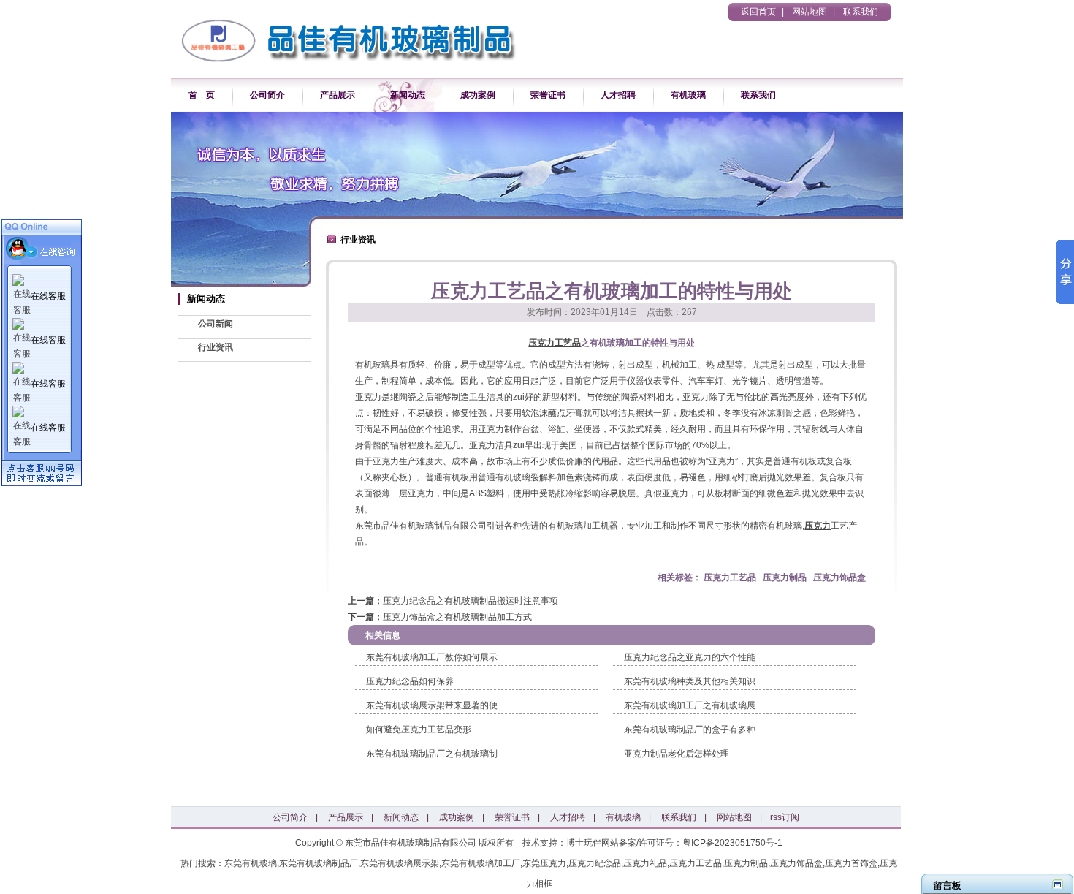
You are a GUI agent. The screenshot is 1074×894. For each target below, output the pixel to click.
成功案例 (477, 95)
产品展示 (337, 95)
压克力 (817, 525)
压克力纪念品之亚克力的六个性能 (689, 657)
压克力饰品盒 (839, 577)
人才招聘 (618, 95)
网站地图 (809, 12)
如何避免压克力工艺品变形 (418, 729)
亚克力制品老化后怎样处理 (676, 754)
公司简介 (267, 95)
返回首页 (758, 12)
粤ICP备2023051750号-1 (732, 843)
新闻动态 (407, 95)
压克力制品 (785, 577)
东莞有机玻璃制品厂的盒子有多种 (689, 729)
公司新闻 (215, 324)
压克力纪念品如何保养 (410, 681)
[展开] (1057, 884)
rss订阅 (784, 817)
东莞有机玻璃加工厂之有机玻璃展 (689, 705)
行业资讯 (215, 347)
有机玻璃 (688, 95)
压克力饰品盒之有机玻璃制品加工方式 (457, 617)
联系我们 (860, 12)
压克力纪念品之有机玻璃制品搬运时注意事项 (470, 601)
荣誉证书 (547, 95)
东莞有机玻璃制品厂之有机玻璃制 (432, 754)
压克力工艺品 (554, 343)
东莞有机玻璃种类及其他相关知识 (689, 681)
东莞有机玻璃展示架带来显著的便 (432, 705)
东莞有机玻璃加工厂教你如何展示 (432, 657)
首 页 (201, 95)
